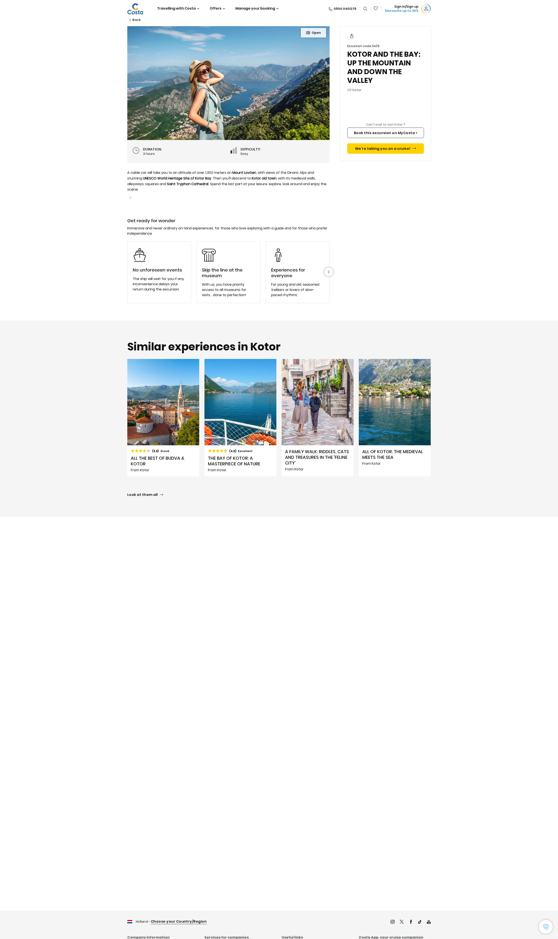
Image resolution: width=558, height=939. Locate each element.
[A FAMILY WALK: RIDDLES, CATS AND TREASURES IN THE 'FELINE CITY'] (318, 417)
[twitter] (402, 922)
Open (316, 33)
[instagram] (393, 922)
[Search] (365, 8)
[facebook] (411, 922)
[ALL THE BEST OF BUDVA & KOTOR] (163, 417)
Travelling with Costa (176, 8)
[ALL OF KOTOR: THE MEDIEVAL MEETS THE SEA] (395, 417)
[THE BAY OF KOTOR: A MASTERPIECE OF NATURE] (240, 417)
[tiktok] (420, 922)
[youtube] (429, 922)
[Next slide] (328, 272)
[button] (376, 8)
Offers (215, 8)
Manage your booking (255, 8)
